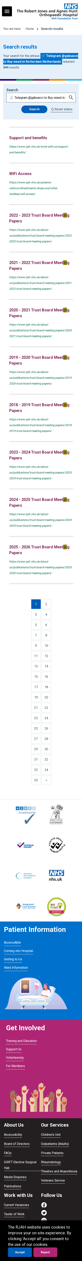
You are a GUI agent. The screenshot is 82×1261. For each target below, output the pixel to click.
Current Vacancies (16, 1205)
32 (46, 759)
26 (46, 728)
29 (36, 749)
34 (46, 770)
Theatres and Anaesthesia (59, 1171)
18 (46, 687)
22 (46, 708)
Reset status (63, 109)
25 (36, 728)
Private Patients (52, 1153)
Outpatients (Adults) (55, 1144)
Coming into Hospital (18, 951)
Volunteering (14, 1057)
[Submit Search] (71, 97)
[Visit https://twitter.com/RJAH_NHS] (44, 1215)
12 (46, 656)
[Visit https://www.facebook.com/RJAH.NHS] (44, 1207)
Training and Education (21, 1041)
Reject (45, 1252)
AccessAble (12, 942)
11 (36, 656)
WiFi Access (20, 173)
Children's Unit (51, 1135)
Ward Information (16, 967)
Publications (12, 1186)
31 (36, 759)
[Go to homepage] (47, 11)
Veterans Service (53, 1180)
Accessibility (13, 1135)
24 (46, 718)
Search (34, 109)
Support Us (13, 1049)
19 (36, 697)
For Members (15, 1066)
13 (36, 666)
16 (46, 677)
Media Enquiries (15, 1177)
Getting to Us (13, 959)
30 (46, 749)
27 (36, 739)
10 (46, 646)
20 (46, 697)
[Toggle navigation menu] (7, 11)
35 (36, 780)
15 (36, 677)
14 (46, 666)
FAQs (8, 1153)
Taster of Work (14, 1214)
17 (36, 687)
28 (46, 739)
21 (36, 708)
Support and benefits (28, 137)
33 (36, 770)
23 (36, 718)
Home (29, 29)
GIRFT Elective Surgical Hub (20, 1165)
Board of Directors (17, 1144)
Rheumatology (51, 1162)
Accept (20, 1252)
